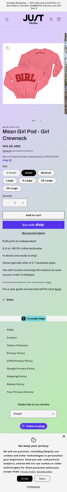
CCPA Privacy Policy (20, 361)
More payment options (33, 233)
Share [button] (10, 299)
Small (28, 173)
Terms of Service (17, 345)
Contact (12, 337)
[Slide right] (41, 120)
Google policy (44, 471)
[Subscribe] (53, 414)
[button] (7, 19)
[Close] (64, 436)
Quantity (7, 196)
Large (10, 180)
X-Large (27, 180)
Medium (46, 173)
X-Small (13, 173)
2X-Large (47, 180)
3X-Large (12, 188)
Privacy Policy (16, 353)
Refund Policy (15, 384)
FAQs (10, 330)
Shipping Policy (17, 376)
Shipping (7, 151)
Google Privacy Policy (21, 368)
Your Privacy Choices (20, 392)
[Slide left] (26, 120)
